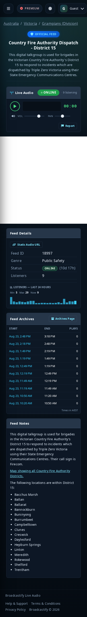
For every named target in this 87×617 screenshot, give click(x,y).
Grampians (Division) (60, 23)
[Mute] (13, 116)
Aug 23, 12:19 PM (20, 373)
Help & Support (16, 603)
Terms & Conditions (45, 603)
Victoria (30, 23)
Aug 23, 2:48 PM (20, 336)
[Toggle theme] (50, 8)
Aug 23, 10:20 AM (20, 403)
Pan (50, 116)
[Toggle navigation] (8, 8)
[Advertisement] (43, 180)
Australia (11, 23)
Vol (20, 116)
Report (70, 126)
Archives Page (65, 319)
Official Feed (45, 34)
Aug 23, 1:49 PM (20, 351)
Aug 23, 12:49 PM (20, 366)
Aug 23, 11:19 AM (20, 388)
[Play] (15, 106)
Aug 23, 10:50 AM (20, 396)
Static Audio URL (28, 245)
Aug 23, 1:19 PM (20, 358)
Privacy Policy (15, 609)
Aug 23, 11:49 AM (20, 381)
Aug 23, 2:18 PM (20, 344)
